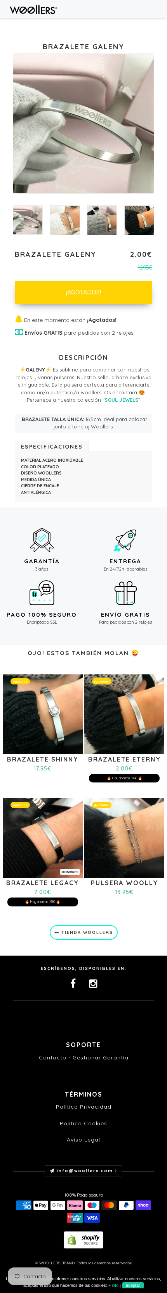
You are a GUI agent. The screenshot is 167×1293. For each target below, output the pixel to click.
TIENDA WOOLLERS (86, 932)
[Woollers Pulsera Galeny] (65, 220)
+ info (113, 1285)
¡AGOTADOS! (83, 292)
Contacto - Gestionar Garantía (84, 1057)
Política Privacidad (83, 1106)
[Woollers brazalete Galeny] (139, 220)
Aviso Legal (83, 1139)
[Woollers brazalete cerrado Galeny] (28, 220)
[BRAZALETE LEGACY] (43, 837)
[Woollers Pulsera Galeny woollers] (102, 220)
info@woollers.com (85, 1170)
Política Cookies (83, 1123)
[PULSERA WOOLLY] (124, 837)
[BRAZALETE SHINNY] (43, 713)
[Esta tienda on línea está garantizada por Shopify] (83, 1239)
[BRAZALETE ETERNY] (124, 713)
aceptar (133, 1285)
